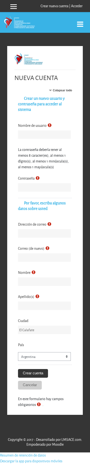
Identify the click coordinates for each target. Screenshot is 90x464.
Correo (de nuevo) (31, 248)
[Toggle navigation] (80, 21)
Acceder (77, 5)
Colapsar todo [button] (62, 90)
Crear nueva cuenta (54, 5)
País (21, 344)
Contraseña (26, 178)
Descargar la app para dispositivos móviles (31, 461)
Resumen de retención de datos (23, 455)
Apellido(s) (26, 296)
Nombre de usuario (32, 125)
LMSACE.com (71, 439)
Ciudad (23, 320)
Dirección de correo (32, 224)
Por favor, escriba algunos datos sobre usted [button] (42, 205)
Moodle (58, 444)
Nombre (24, 272)
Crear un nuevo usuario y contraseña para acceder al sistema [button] (41, 103)
